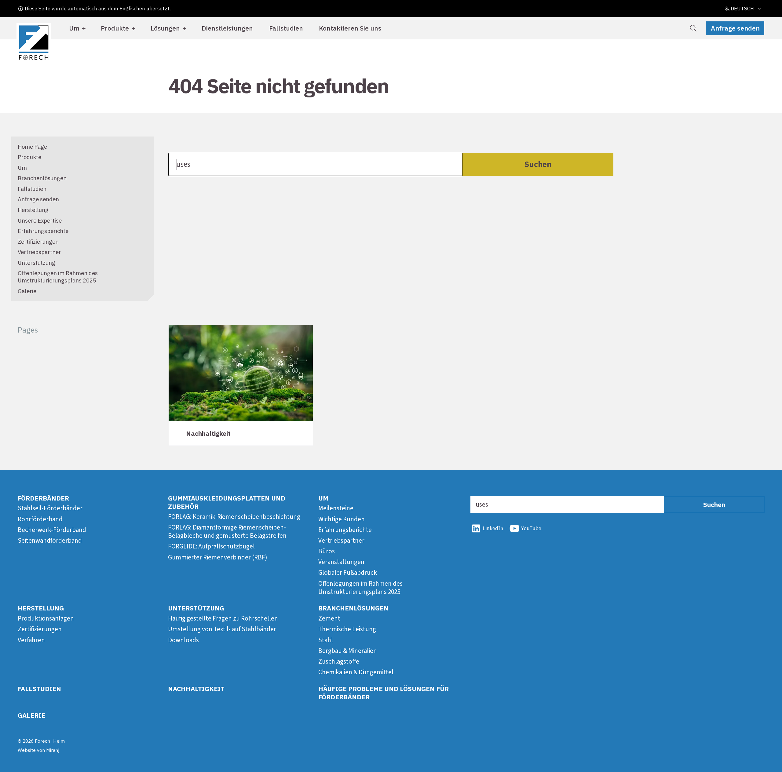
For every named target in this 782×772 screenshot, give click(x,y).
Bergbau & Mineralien (347, 650)
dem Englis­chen (126, 8)
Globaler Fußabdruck (347, 572)
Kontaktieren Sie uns (350, 28)
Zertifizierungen (38, 241)
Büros (326, 551)
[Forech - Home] (34, 42)
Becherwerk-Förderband (52, 529)
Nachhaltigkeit (196, 688)
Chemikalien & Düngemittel (355, 672)
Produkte (115, 28)
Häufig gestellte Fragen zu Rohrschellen (223, 618)
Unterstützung (36, 262)
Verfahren (31, 640)
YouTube (531, 528)
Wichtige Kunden (341, 519)
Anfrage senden (735, 28)
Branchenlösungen (42, 178)
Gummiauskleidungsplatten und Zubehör (226, 502)
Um (74, 28)
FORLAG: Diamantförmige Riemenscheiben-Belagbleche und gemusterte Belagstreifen (227, 531)
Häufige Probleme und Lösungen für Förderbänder (383, 692)
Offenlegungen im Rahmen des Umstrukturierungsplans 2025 (58, 276)
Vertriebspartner (39, 252)
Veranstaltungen (341, 561)
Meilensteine (335, 508)
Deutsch (742, 8)
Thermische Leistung (347, 629)
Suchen (537, 164)
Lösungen (165, 28)
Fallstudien (286, 28)
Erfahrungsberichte (43, 231)
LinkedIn (493, 528)
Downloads (183, 640)
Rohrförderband (40, 519)
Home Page (32, 146)
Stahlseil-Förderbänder (50, 508)
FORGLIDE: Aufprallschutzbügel (211, 546)
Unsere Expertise (40, 220)
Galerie (27, 291)
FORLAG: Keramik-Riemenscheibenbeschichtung (234, 516)
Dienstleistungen (227, 28)
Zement (329, 618)
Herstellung (33, 209)
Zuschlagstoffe (338, 661)
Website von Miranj (38, 750)
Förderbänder (43, 498)
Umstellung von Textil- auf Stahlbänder (222, 629)
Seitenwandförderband (50, 540)
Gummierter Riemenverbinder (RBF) (217, 557)
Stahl (325, 640)
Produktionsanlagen (46, 618)
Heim (59, 741)
